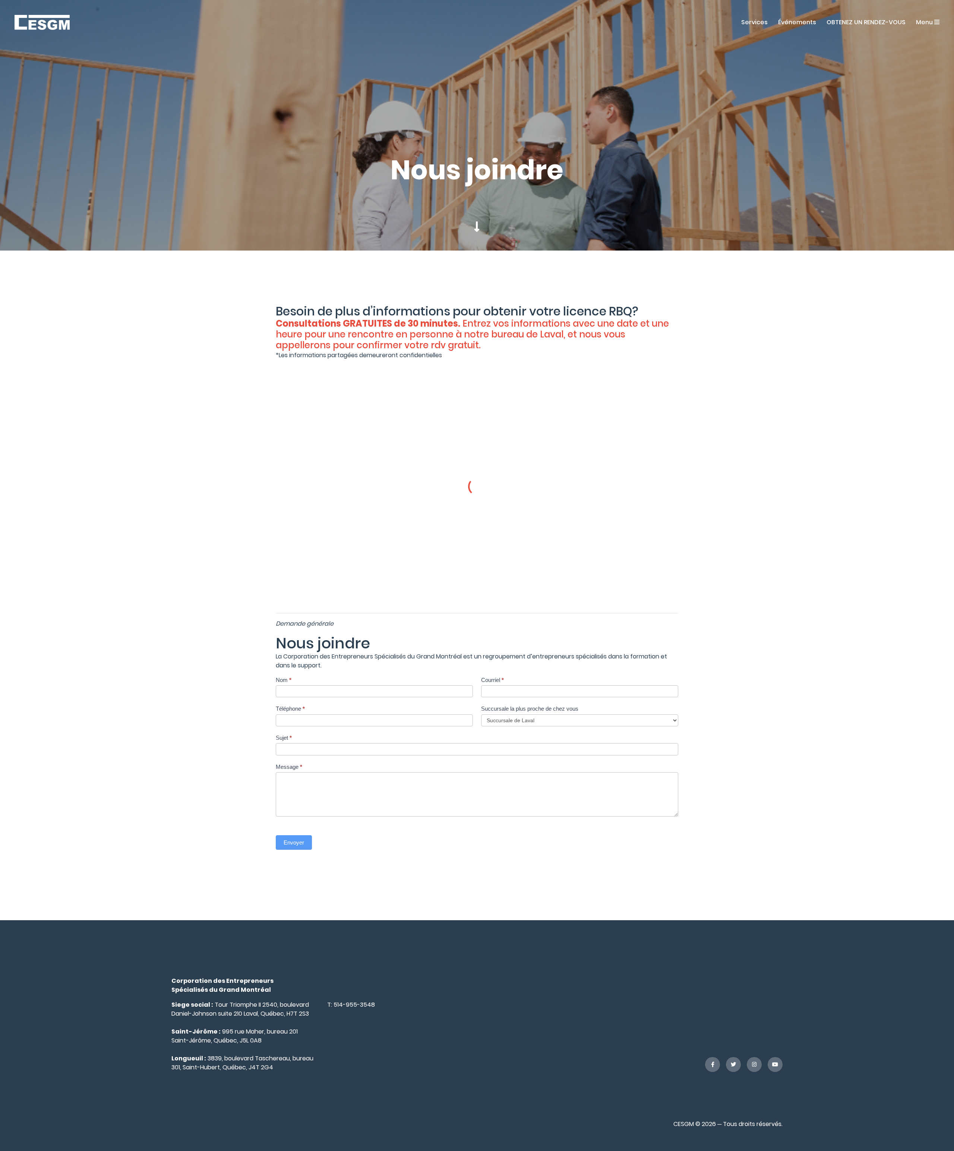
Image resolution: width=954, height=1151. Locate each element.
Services (754, 22)
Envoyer (294, 842)
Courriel (492, 680)
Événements (797, 22)
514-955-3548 (354, 1004)
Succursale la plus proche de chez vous (529, 708)
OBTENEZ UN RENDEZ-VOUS (866, 22)
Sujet (284, 738)
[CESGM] (42, 22)
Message (289, 767)
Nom (283, 680)
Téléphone (290, 708)
